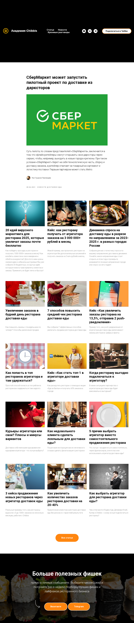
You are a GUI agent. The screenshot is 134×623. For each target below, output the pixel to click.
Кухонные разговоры (59, 32)
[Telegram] (95, 31)
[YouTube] (84, 31)
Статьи (50, 30)
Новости (62, 30)
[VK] (90, 31)
